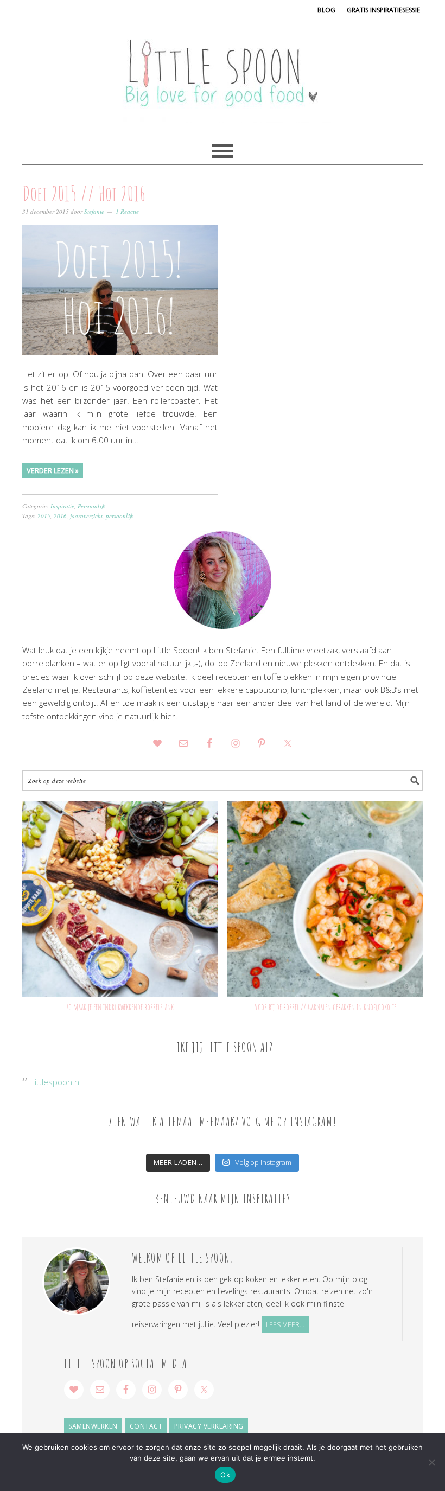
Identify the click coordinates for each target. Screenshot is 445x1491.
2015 (43, 516)
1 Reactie (127, 211)
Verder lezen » (53, 470)
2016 (60, 516)
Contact (146, 1426)
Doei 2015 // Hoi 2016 (84, 193)
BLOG (326, 10)
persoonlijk (120, 516)
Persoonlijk (91, 506)
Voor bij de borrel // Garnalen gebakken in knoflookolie (325, 1007)
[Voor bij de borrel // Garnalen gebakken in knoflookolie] (325, 899)
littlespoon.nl (57, 1081)
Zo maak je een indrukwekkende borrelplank (120, 1007)
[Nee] (431, 1462)
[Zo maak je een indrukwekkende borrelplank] (120, 899)
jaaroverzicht (86, 516)
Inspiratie (62, 506)
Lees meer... (285, 1324)
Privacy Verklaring (209, 1426)
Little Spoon (222, 71)
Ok (225, 1474)
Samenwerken (93, 1426)
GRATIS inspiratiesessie (383, 10)
